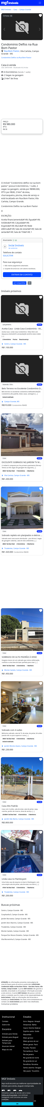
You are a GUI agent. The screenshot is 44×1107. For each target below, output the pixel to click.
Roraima (35, 1064)
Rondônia (27, 1064)
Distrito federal (34, 1028)
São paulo (27, 1071)
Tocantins (35, 1071)
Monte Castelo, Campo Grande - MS (15, 931)
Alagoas (31, 1021)
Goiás (37, 1031)
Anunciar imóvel (8, 1046)
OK (17, 1104)
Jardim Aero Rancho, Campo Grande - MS (17, 923)
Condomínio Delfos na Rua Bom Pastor (16, 58)
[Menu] (40, 3)
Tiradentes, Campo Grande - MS (13, 927)
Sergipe (38, 1067)
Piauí (36, 1051)
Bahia (34, 1025)
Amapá (37, 1021)
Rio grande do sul (30, 1061)
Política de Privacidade (9, 1095)
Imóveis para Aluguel (10, 1037)
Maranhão (27, 1034)
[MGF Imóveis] (9, 3)
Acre (25, 1021)
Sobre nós (6, 1025)
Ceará (25, 1028)
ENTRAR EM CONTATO (22, 274)
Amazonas (27, 1025)
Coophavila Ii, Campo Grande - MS (14, 914)
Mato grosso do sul (30, 1041)
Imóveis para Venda (9, 1034)
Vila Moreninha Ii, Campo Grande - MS (16, 939)
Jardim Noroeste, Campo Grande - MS (15, 919)
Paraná (33, 1048)
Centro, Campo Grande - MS (12, 910)
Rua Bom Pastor (11, 51)
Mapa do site (7, 1049)
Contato (5, 1021)
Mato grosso (28, 1038)
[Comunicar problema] (30, 283)
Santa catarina (28, 1067)
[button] (4, 29)
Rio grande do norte (31, 1058)
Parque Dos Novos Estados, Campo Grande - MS (20, 935)
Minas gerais (28, 1044)
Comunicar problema (9, 1004)
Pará (36, 1044)
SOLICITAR (8, 255)
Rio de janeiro (28, 1054)
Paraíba (26, 1048)
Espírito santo (28, 1031)
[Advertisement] (22, 99)
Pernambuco (28, 1051)
